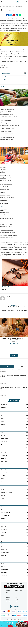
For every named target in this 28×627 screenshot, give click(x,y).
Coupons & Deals (18, 590)
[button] (1, 331)
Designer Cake (14, 575)
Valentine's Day (14, 441)
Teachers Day (14, 529)
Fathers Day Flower (14, 569)
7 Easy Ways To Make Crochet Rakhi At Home (10, 394)
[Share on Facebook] (7, 15)
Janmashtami (14, 521)
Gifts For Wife (14, 461)
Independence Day (14, 515)
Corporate (14, 543)
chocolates (14, 563)
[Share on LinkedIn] (17, 15)
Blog (16, 597)
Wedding (14, 561)
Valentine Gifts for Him (14, 512)
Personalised (14, 410)
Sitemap (16, 599)
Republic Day (14, 518)
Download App (18, 592)
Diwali (14, 427)
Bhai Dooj (14, 489)
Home (1, 6)
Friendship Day (14, 455)
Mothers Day (14, 430)
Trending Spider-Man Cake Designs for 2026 (10, 370)
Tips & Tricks (14, 532)
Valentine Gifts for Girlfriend (14, 492)
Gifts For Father (14, 486)
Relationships (14, 407)
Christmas (14, 475)
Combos (14, 535)
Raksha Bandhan (14, 435)
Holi (14, 509)
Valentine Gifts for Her (14, 469)
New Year (14, 495)
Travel (14, 506)
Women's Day (14, 452)
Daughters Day (14, 549)
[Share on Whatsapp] (20, 15)
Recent (7, 366)
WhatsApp (8, 597)
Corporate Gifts (18, 595)
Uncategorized (14, 404)
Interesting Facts (14, 449)
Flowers (14, 421)
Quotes (14, 541)
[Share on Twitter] (10, 15)
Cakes (14, 415)
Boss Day (14, 546)
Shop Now (2, 69)
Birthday (14, 432)
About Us (8, 590)
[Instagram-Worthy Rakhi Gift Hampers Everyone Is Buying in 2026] (14, 327)
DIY (14, 481)
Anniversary (14, 424)
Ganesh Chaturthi (14, 538)
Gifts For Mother (14, 438)
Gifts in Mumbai (14, 572)
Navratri (14, 478)
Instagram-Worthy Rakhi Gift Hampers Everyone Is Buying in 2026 (14, 339)
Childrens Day (14, 526)
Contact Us (8, 595)
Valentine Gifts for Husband (14, 501)
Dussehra (14, 566)
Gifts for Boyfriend (14, 558)
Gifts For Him (14, 464)
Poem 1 (4, 76)
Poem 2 (4, 79)
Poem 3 (4, 82)
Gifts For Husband (14, 467)
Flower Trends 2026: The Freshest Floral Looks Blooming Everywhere (13, 376)
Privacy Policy (9, 601)
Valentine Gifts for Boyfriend (14, 523)
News (14, 444)
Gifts (14, 412)
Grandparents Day (14, 552)
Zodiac (14, 484)
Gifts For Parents (14, 504)
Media (7, 599)
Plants (14, 418)
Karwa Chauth (14, 472)
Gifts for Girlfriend (14, 555)
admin (2, 10)
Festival (14, 498)
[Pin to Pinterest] (13, 15)
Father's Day (14, 447)
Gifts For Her (14, 458)
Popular (21, 366)
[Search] (26, 1)
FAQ (7, 592)
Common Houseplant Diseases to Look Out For (10, 382)
